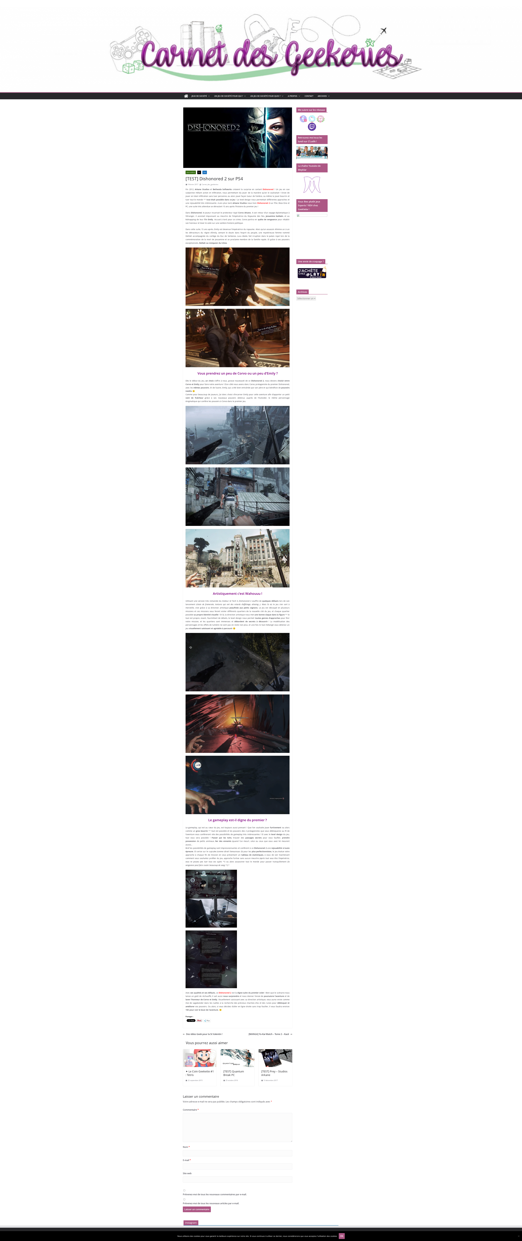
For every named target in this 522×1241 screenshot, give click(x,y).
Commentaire (191, 1109)
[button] (208, 96)
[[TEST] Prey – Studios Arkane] (275, 1051)
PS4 (204, 172)
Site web (187, 1173)
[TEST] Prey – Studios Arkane (274, 1073)
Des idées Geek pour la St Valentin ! (204, 1034)
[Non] (518, 1236)
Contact (309, 96)
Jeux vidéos (191, 172)
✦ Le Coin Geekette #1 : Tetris (200, 1073)
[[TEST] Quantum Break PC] (237, 1051)
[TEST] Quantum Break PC (233, 1073)
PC (199, 172)
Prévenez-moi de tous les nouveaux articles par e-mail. (211, 1203)
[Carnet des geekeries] (261, 8)
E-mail (187, 1160)
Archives (322, 96)
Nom (186, 1146)
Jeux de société (199, 96)
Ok (341, 1235)
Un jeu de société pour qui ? (228, 96)
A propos (292, 96)
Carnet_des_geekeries (210, 184)
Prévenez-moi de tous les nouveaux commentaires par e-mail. (215, 1194)
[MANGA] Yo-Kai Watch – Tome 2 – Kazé (269, 1034)
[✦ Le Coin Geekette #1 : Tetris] (200, 1051)
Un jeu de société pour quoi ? (265, 96)
